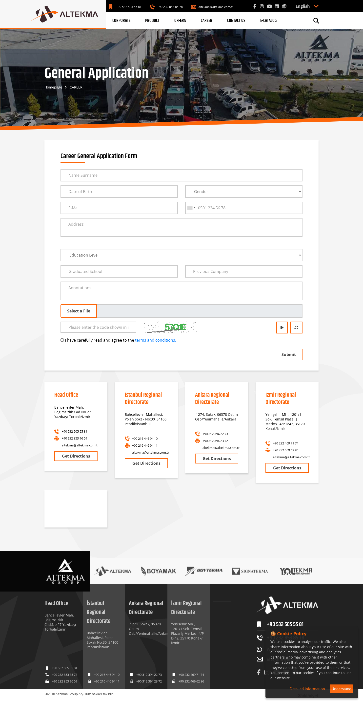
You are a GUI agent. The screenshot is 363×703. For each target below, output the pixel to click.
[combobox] (191, 208)
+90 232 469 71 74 (285, 443)
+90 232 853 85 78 (170, 7)
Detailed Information (307, 688)
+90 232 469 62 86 (285, 450)
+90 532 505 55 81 (128, 7)
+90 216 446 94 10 (145, 438)
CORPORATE (121, 20)
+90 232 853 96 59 (74, 438)
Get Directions (76, 456)
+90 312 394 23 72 (215, 441)
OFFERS (180, 20)
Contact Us (236, 20)
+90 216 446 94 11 (145, 445)
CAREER (206, 20)
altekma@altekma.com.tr (216, 7)
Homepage (53, 87)
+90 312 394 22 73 (215, 434)
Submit (289, 354)
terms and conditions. (155, 340)
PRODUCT (152, 20)
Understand (341, 688)
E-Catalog (268, 20)
